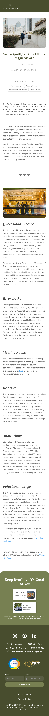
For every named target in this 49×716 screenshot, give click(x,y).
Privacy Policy (24, 699)
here (21, 371)
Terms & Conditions (25, 694)
